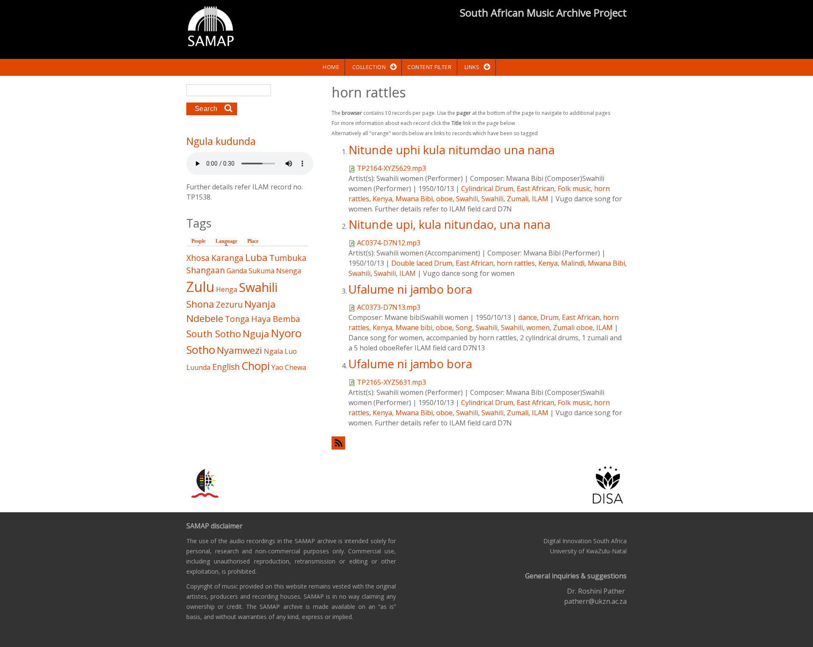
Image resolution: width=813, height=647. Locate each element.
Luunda (198, 367)
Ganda (237, 270)
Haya (261, 319)
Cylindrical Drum (487, 188)
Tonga (237, 319)
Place (252, 241)
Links (472, 67)
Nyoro (286, 333)
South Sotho (213, 333)
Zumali (517, 198)
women (538, 327)
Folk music (574, 188)
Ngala (273, 351)
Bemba (286, 319)
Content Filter (429, 67)
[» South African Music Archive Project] (210, 27)
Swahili (467, 198)
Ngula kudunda (221, 141)
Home (331, 67)
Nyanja (260, 304)
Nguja (256, 333)
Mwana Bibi (414, 198)
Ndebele (204, 318)
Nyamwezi (239, 350)
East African (535, 188)
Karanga (227, 258)
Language (228, 241)
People (198, 241)
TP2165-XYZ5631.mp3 (391, 382)
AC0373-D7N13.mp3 (388, 307)
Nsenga (288, 270)
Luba (256, 257)
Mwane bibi (413, 327)
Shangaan (205, 270)
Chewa (295, 367)
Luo (291, 351)
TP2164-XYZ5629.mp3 (391, 168)
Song (464, 327)
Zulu (200, 287)
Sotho (200, 349)
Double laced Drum (421, 263)
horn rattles (516, 263)
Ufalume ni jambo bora (410, 289)
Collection (369, 67)
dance (527, 317)
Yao (277, 367)
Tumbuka (288, 258)
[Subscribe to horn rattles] (479, 443)
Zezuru (229, 304)
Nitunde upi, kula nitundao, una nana (449, 224)
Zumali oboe (573, 327)
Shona (200, 304)
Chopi (255, 365)
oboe (444, 198)
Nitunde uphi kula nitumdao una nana (451, 150)
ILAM (540, 198)
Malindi (572, 263)
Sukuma (261, 270)
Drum (549, 317)
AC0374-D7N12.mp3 (388, 242)
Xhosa (198, 258)
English (226, 366)
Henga (226, 289)
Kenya (382, 198)
